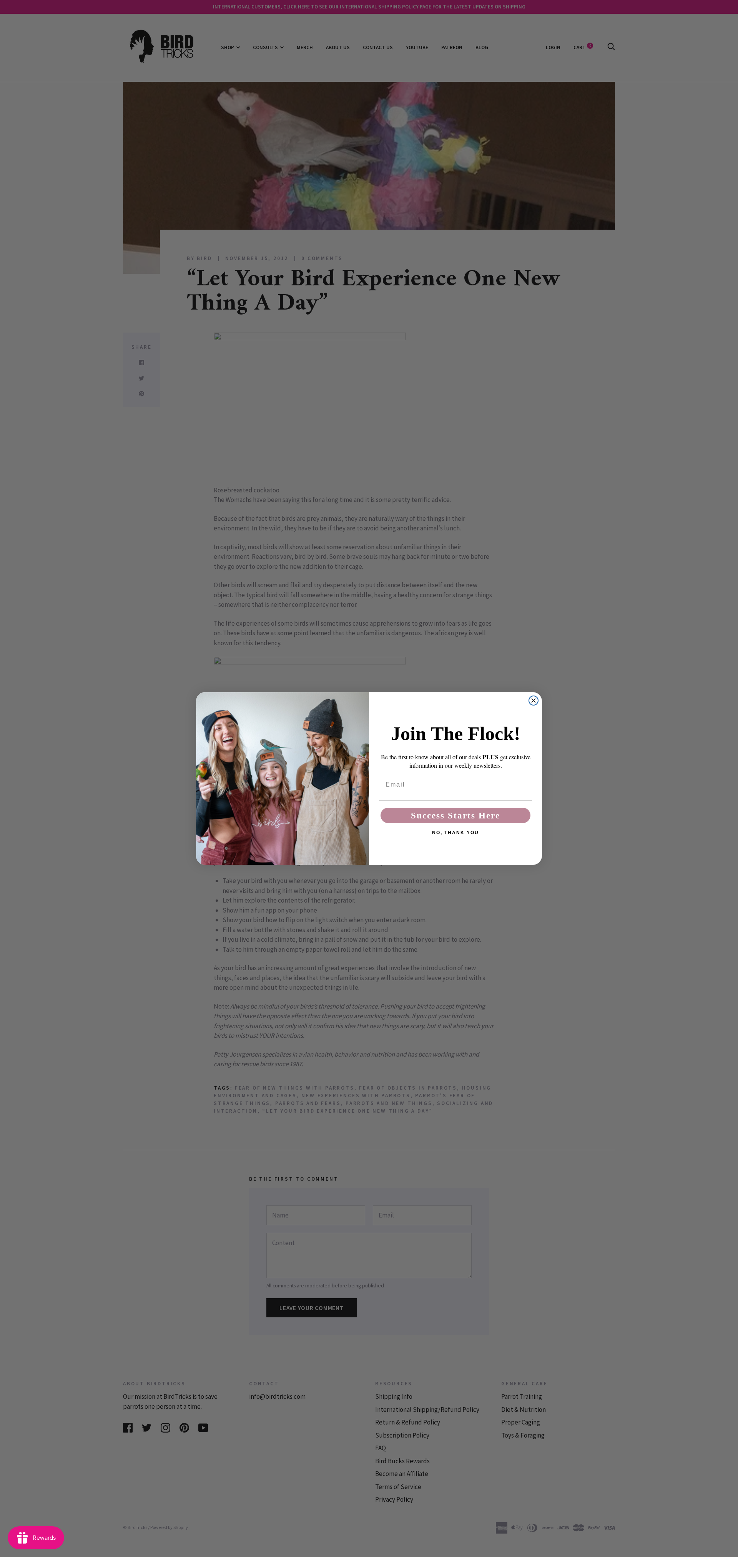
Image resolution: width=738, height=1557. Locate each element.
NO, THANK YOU (455, 832)
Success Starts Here (455, 815)
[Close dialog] (533, 700)
